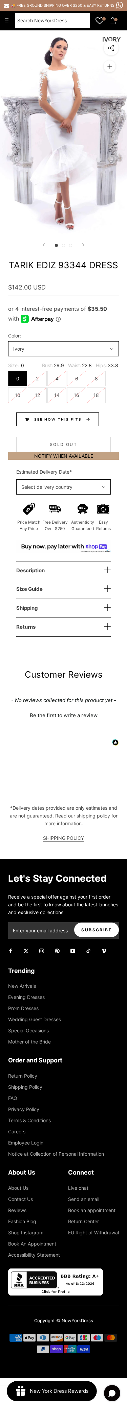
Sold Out (63, 444)
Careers (16, 1131)
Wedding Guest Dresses (34, 1019)
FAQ (12, 1098)
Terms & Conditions (29, 1120)
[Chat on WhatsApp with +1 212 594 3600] (119, 5)
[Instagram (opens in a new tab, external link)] (41, 950)
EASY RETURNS (100, 5)
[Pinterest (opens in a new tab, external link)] (57, 950)
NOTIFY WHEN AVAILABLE (63, 456)
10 (17, 395)
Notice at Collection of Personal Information (56, 1154)
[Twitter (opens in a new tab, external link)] (26, 950)
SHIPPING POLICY (63, 838)
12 (37, 395)
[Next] (83, 244)
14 (57, 395)
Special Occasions (28, 1030)
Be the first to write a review (64, 715)
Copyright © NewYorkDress (63, 1320)
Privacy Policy (23, 1109)
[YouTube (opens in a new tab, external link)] (72, 950)
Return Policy (22, 1076)
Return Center (83, 1221)
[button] (63, 714)
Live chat (78, 1188)
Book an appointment (91, 1210)
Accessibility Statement (34, 1255)
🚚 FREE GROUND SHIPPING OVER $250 (47, 5)
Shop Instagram (25, 1232)
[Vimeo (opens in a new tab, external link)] (104, 950)
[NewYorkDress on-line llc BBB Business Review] (55, 1272)
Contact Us (20, 1199)
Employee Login (25, 1143)
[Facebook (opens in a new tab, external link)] (10, 950)
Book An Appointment (32, 1244)
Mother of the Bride (29, 1042)
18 (96, 395)
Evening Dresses (26, 997)
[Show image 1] (56, 245)
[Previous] (44, 244)
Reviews (17, 1210)
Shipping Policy (25, 1087)
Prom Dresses (23, 1008)
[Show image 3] (70, 245)
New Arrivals (22, 986)
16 (76, 395)
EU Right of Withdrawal (93, 1232)
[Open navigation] (8, 20)
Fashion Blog (22, 1221)
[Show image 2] (63, 245)
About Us (18, 1188)
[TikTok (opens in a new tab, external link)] (88, 950)
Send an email (83, 1199)
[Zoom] (109, 66)
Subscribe (96, 929)
